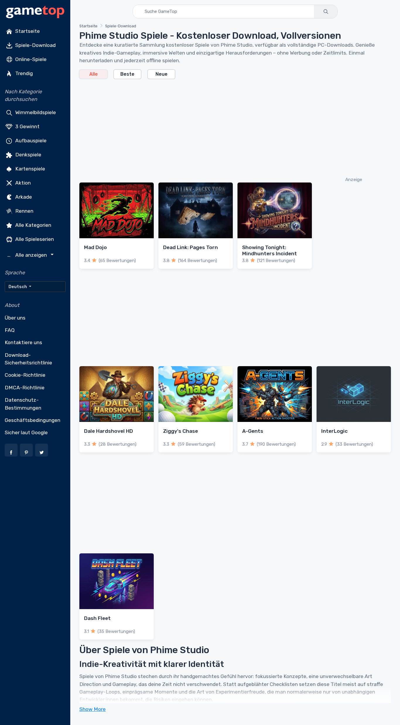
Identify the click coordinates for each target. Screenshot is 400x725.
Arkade (23, 197)
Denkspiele (27, 154)
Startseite (27, 31)
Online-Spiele (30, 59)
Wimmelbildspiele (35, 112)
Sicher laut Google (26, 432)
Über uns (15, 318)
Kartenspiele (29, 168)
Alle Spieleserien (34, 239)
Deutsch (18, 286)
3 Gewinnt (27, 126)
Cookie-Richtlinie (25, 375)
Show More (92, 709)
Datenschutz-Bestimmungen (23, 403)
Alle (93, 74)
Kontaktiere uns (23, 342)
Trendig (23, 73)
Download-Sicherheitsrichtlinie (28, 359)
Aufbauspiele (30, 140)
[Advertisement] (235, 127)
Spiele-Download (35, 45)
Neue (161, 74)
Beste (127, 74)
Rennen (23, 211)
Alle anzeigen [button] (27, 255)
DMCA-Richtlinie (25, 388)
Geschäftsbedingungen (32, 420)
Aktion (22, 182)
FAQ (10, 330)
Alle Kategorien (32, 225)
